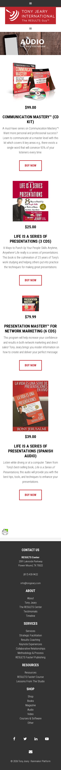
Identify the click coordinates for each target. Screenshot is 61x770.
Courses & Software (31, 718)
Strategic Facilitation (30, 635)
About (30, 598)
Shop (30, 696)
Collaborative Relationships (30, 648)
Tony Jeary (30, 15)
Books (30, 701)
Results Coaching (30, 639)
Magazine (30, 705)
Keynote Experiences (30, 644)
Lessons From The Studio (30, 681)
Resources (30, 672)
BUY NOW (30, 165)
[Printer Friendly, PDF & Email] (5, 533)
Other (31, 722)
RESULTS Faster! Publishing (30, 657)
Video (30, 714)
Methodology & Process (31, 653)
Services (30, 631)
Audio (30, 709)
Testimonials (30, 611)
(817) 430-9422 (30, 574)
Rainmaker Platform (40, 761)
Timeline (30, 615)
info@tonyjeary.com (31, 583)
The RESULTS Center (30, 607)
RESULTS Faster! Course (30, 677)
